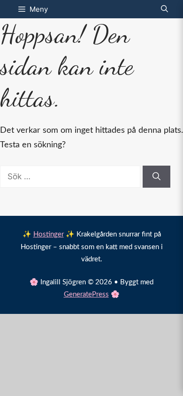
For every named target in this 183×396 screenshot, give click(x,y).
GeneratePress (86, 294)
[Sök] (156, 177)
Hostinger (48, 234)
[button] (164, 9)
